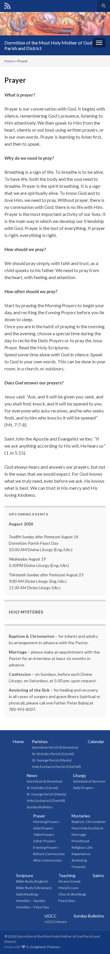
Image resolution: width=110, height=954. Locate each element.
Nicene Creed (69, 881)
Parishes (40, 741)
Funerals (79, 866)
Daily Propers (83, 787)
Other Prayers (44, 841)
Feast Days (66, 900)
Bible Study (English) (32, 881)
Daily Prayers (43, 828)
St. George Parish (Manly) (52, 760)
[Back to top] (96, 941)
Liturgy (79, 775)
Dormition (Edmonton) (44, 781)
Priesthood (80, 841)
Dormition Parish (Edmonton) (55, 747)
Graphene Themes (45, 947)
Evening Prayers (46, 847)
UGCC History (56, 921)
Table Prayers (43, 834)
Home (9, 61)
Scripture (24, 875)
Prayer (39, 815)
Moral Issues (68, 888)
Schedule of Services (89, 781)
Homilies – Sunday (30, 900)
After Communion (47, 860)
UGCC (51, 915)
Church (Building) (72, 894)
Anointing (79, 860)
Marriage (79, 834)
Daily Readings (27, 894)
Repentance (81, 854)
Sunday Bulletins (40, 807)
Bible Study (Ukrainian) (34, 888)
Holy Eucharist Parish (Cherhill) (56, 766)
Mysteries (81, 815)
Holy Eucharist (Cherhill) (46, 800)
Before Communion (49, 854)
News (32, 775)
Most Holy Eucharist (87, 828)
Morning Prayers (46, 821)
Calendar (96, 741)
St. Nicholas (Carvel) (42, 787)
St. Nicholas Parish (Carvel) (53, 754)
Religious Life (82, 847)
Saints (98, 875)
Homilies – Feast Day (32, 907)
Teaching (66, 875)
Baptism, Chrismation (89, 821)
